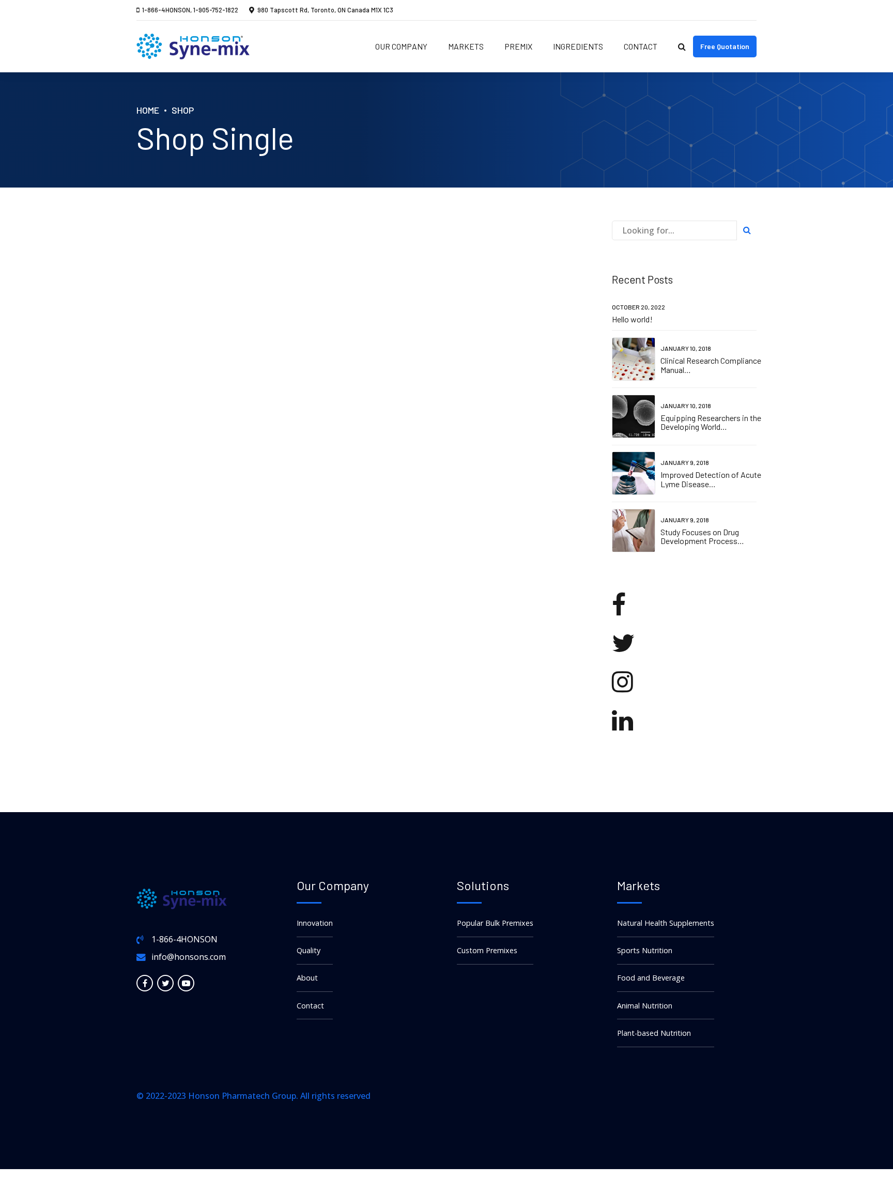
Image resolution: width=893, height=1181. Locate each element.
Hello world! (632, 319)
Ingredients (578, 46)
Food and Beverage (651, 978)
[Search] (682, 46)
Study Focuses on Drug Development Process (699, 536)
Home (147, 110)
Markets (466, 46)
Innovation (315, 923)
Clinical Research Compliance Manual (710, 365)
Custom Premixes (487, 950)
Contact (640, 46)
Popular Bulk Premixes (495, 923)
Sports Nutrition (644, 950)
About (307, 978)
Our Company (401, 46)
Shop (183, 110)
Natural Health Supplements (665, 923)
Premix (518, 46)
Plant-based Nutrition (654, 1033)
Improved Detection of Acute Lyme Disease (710, 479)
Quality (308, 950)
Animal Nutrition (644, 1006)
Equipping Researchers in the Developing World (710, 422)
